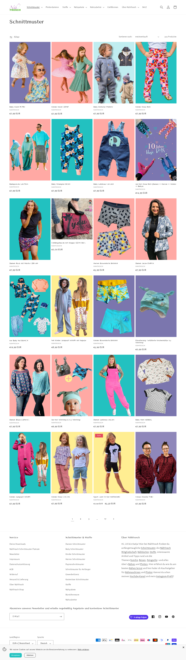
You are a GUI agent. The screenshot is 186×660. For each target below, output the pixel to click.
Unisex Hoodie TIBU (144, 497)
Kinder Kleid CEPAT (60, 107)
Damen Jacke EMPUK (145, 263)
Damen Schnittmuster (76, 544)
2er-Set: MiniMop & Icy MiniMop (65, 420)
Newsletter (14, 554)
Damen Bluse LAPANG (19, 420)
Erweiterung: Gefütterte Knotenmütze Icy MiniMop (153, 341)
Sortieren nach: (125, 37)
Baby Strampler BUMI (60, 184)
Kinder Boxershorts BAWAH (106, 340)
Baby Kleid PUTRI (17, 107)
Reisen (142, 560)
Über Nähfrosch (16, 585)
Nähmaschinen (133, 572)
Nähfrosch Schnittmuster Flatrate (24, 549)
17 (105, 519)
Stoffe (68, 585)
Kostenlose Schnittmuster (77, 579)
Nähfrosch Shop (16, 590)
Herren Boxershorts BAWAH (106, 263)
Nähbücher (143, 552)
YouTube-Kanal (137, 576)
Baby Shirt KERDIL (144, 420)
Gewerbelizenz (72, 574)
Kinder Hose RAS (143, 107)
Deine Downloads (17, 544)
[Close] (183, 647)
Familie (134, 560)
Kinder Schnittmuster (75, 554)
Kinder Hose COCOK (60, 497)
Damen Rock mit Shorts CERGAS (23, 263)
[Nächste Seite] (113, 519)
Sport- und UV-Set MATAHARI (107, 497)
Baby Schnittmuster (74, 549)
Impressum (14, 559)
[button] (34, 7)
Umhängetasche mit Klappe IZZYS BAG (68, 243)
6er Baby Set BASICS (18, 341)
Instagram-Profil (164, 576)
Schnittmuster (148, 548)
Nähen (131, 564)
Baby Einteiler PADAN (103, 107)
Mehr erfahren (83, 650)
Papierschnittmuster (75, 564)
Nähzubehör (71, 600)
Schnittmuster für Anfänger (78, 569)
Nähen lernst (135, 568)
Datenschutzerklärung (19, 564)
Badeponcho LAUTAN (18, 184)
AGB (11, 569)
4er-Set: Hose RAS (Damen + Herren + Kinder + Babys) (156, 185)
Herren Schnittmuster (75, 559)
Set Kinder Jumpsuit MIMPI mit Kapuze (68, 340)
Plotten (144, 564)
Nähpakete (71, 590)
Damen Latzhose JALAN (104, 420)
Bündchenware (72, 595)
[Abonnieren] (60, 616)
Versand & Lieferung (18, 579)
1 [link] (72, 519)
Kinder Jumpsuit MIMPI (19, 497)
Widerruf (13, 574)
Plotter (149, 572)
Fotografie (152, 560)
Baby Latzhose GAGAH (104, 184)
